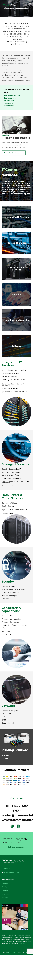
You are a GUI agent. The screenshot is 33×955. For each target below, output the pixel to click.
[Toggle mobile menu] (30, 4)
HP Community (5, 894)
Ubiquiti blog (5, 897)
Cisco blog (4, 887)
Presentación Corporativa (13, 153)
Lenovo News (5, 883)
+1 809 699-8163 (7, 868)
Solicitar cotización (16, 847)
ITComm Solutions (12, 952)
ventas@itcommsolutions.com (11, 872)
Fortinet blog (5, 890)
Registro (23, 943)
